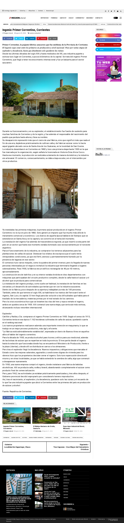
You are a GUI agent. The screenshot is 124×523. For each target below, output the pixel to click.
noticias (82, 24)
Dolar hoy (22, 10)
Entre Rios (44, 18)
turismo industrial (35, 33)
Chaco (71, 18)
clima (23, 24)
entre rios (66, 482)
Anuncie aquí (50, 10)
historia (24, 437)
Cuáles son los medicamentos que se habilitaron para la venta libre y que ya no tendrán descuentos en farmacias (18, 499)
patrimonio (49, 437)
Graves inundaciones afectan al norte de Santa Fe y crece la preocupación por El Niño (52, 24)
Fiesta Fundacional (113, 519)
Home (67, 519)
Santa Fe (63, 18)
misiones (65, 491)
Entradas (69, 508)
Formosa (54, 18)
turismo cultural (65, 437)
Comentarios (70, 510)
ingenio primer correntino (36, 437)
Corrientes (80, 18)
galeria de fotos (15, 437)
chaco (65, 477)
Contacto (98, 18)
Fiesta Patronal (114, 520)
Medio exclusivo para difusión (80, 519)
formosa (65, 488)
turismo (56, 437)
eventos (65, 485)
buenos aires (66, 474)
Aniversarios (101, 519)
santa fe (65, 494)
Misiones (89, 18)
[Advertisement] (62, 4)
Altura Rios (32, 10)
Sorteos (40, 10)
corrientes (6, 437)
